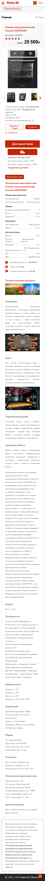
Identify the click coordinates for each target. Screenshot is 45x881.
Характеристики (14, 176)
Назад (40, 17)
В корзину (33, 127)
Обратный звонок (12, 8)
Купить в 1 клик (14, 127)
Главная (7, 17)
